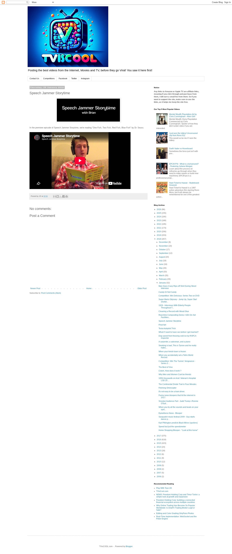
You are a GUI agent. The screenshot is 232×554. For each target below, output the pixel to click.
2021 (159, 228)
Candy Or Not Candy (167, 292)
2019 (159, 235)
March (162, 275)
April (161, 272)
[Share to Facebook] (63, 196)
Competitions (49, 78)
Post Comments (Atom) (51, 293)
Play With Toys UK (164, 488)
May (161, 268)
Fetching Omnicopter (167, 388)
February (163, 279)
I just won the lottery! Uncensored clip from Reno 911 (183, 134)
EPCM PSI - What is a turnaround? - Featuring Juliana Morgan (184, 165)
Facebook (63, 78)
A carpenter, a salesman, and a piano (174, 342)
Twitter (74, 78)
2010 (159, 462)
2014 (159, 447)
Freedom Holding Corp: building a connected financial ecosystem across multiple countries (175, 501)
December (163, 242)
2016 (159, 439)
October (162, 249)
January (162, 283)
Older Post (141, 288)
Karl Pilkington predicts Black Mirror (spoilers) (178, 423)
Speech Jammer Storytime (170, 321)
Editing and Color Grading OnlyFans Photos (175, 513)
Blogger (129, 546)
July (161, 261)
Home (89, 288)
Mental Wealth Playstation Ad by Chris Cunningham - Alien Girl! (183, 115)
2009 (159, 465)
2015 (159, 443)
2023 (159, 220)
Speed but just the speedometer (172, 426)
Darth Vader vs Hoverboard (181, 148)
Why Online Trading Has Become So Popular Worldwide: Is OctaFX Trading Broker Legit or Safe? (175, 507)
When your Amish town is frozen (172, 351)
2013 (159, 451)
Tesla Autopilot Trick (167, 328)
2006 (159, 476)
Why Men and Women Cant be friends (175, 374)
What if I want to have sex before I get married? (179, 332)
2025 (159, 213)
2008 (159, 469)
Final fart (162, 325)
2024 (159, 217)
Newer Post (35, 288)
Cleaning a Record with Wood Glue (174, 311)
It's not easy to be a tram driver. (172, 391)
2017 (159, 436)
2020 (159, 231)
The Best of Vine (166, 367)
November (163, 246)
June (161, 264)
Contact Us (34, 78)
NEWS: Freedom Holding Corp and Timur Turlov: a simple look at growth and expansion (178, 495)
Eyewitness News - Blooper (170, 413)
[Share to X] (60, 196)
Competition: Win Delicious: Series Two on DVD (179, 296)
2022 (159, 224)
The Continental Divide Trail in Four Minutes (177, 384)
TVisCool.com (162, 491)
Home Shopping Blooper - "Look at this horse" (178, 430)
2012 (159, 454)
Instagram (85, 78)
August (162, 257)
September (164, 253)
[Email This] (54, 196)
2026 (159, 209)
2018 (159, 239)
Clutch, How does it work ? (170, 371)
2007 (159, 473)
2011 (159, 458)
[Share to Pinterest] (66, 196)
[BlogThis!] (57, 196)
